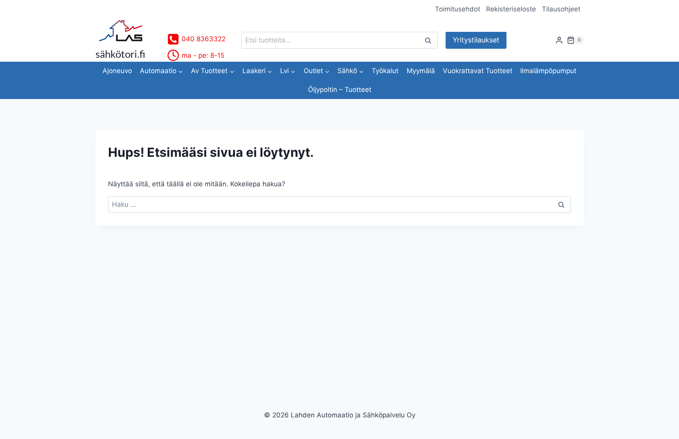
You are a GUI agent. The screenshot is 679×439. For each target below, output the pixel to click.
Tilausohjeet (561, 9)
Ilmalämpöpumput (548, 71)
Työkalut (385, 71)
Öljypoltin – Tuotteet (339, 90)
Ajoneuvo (117, 71)
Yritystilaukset (476, 40)
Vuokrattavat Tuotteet (477, 71)
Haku (430, 40)
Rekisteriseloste (511, 9)
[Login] (559, 40)
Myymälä (421, 71)
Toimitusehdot (457, 9)
